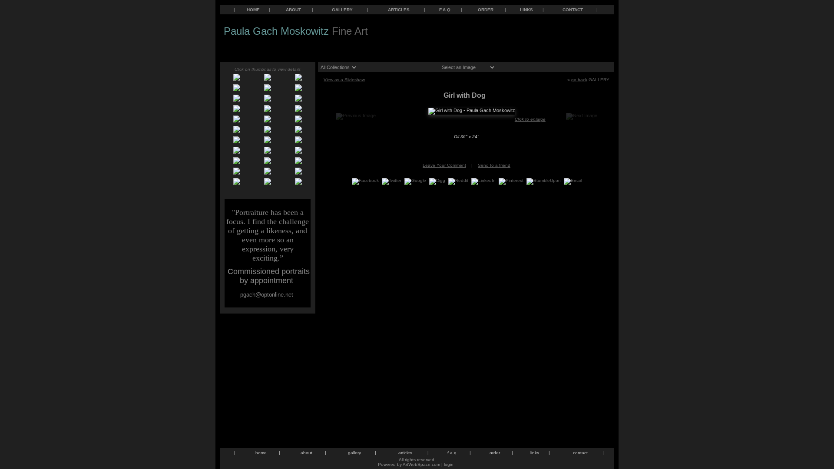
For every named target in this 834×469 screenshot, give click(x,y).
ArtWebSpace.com (421, 464)
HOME (253, 9)
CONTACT (573, 9)
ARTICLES (399, 9)
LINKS (526, 9)
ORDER (485, 9)
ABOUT (293, 9)
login (448, 464)
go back (579, 79)
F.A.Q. (445, 9)
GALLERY (342, 9)
